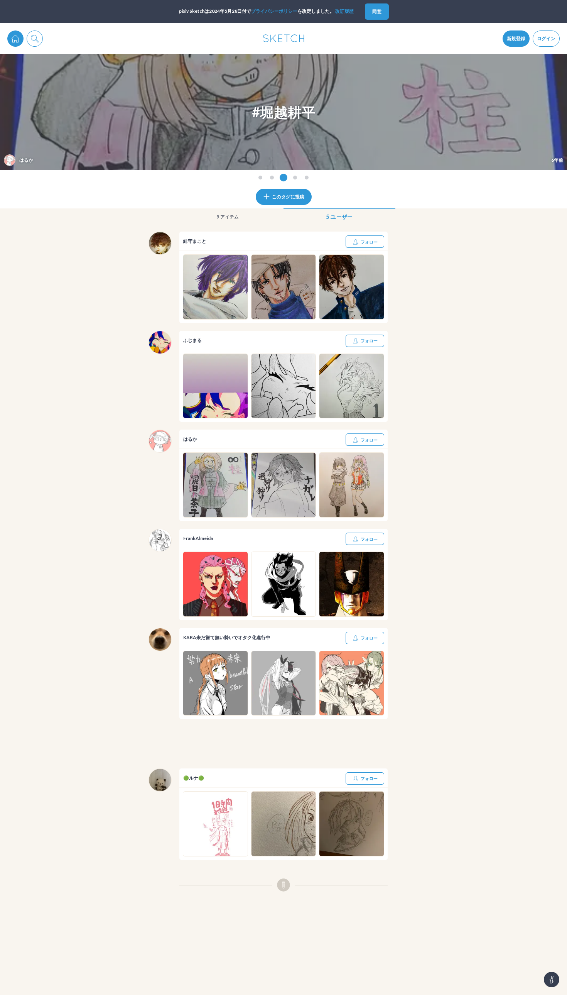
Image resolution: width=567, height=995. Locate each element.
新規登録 (516, 38)
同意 (376, 11)
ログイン (546, 38)
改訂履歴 (344, 11)
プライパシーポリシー (274, 11)
